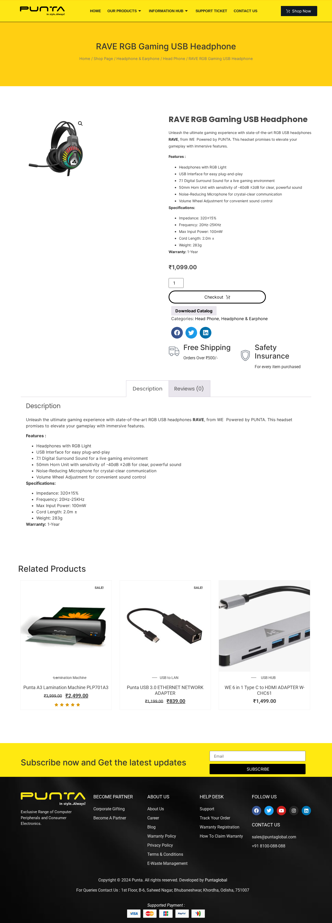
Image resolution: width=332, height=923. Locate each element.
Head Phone (174, 58)
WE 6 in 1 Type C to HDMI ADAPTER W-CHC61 (265, 690)
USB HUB (268, 678)
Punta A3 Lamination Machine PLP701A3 (65, 687)
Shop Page (103, 58)
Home (95, 11)
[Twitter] (269, 810)
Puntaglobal (216, 880)
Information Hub (166, 11)
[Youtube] (281, 810)
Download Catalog (193, 310)
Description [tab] (147, 388)
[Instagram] (294, 810)
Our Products (122, 11)
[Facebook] (256, 810)
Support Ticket (211, 11)
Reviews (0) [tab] (189, 388)
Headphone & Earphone (138, 58)
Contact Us (245, 11)
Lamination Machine (69, 678)
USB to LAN (169, 678)
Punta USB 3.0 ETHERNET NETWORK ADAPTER (165, 690)
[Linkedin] (306, 810)
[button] (80, 123)
